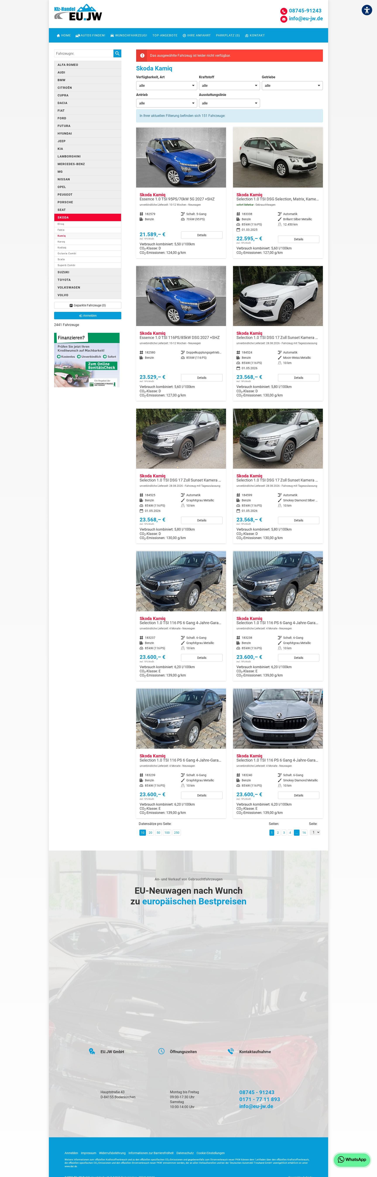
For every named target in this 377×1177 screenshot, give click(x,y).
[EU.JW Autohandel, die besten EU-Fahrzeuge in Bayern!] (78, 13)
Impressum (88, 1153)
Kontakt (257, 35)
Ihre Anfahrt (199, 35)
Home (66, 35)
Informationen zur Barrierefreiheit (151, 1153)
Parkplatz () (228, 35)
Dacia (62, 103)
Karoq (61, 241)
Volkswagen (69, 287)
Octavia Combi (67, 253)
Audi (61, 72)
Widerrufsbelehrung (112, 1153)
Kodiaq (62, 247)
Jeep (62, 141)
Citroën (65, 87)
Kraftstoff (206, 77)
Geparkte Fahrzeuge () (90, 305)
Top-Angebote (165, 35)
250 (176, 832)
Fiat (61, 110)
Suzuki (63, 272)
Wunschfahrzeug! (131, 35)
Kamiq (62, 235)
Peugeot (65, 194)
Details (201, 235)
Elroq (61, 224)
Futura (64, 126)
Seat (62, 210)
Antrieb (142, 95)
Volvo (63, 295)
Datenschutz (185, 1153)
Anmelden (71, 1153)
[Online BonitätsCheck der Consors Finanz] (87, 360)
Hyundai (65, 133)
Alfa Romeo (68, 65)
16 (304, 832)
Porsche (65, 202)
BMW (61, 80)
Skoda (63, 217)
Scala (61, 259)
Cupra (63, 95)
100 (167, 832)
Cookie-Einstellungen (211, 1153)
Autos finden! (93, 35)
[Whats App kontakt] (352, 1160)
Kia (60, 148)
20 (150, 832)
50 (158, 832)
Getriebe (268, 77)
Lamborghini (69, 156)
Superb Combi (66, 265)
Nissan (64, 179)
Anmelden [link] (90, 315)
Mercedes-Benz (71, 164)
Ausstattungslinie (212, 95)
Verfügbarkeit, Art (150, 77)
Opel (62, 187)
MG (60, 171)
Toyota (64, 280)
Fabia (61, 230)
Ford (62, 118)
